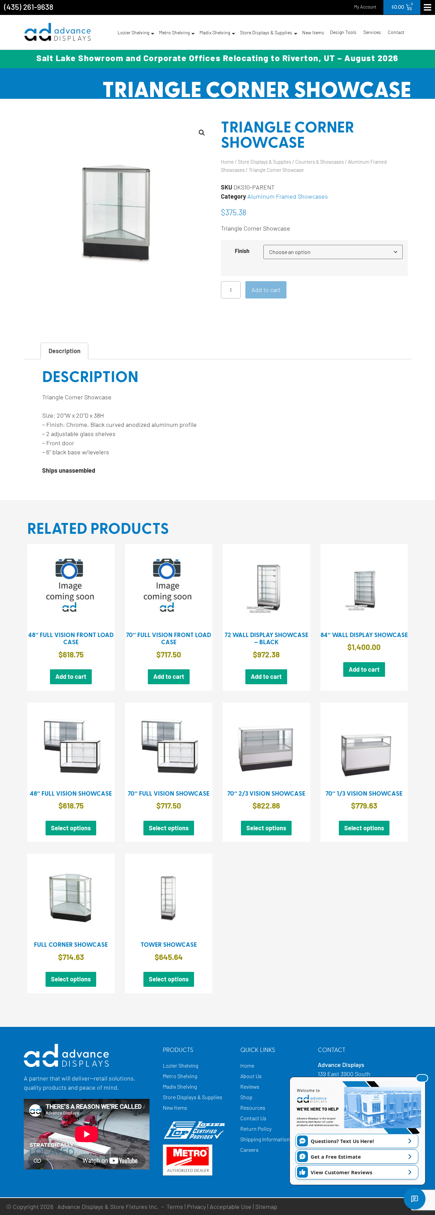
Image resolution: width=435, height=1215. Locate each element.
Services (372, 32)
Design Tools (343, 32)
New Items (313, 32)
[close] (422, 1078)
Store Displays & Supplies (266, 32)
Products (178, 1050)
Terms (175, 1206)
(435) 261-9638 (28, 7)
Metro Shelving (174, 32)
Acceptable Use (230, 1206)
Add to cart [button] (70, 676)
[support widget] (414, 1199)
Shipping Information (265, 1139)
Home (227, 162)
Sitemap (266, 1206)
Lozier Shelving (133, 32)
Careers (249, 1149)
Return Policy (256, 1128)
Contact (396, 32)
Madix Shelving (214, 32)
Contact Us (253, 1118)
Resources (252, 1107)
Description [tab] (65, 351)
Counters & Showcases (319, 162)
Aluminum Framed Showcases (287, 196)
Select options (71, 828)
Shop (246, 1097)
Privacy (196, 1206)
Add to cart (265, 289)
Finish (242, 251)
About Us (251, 1076)
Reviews (249, 1086)
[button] (202, 133)
